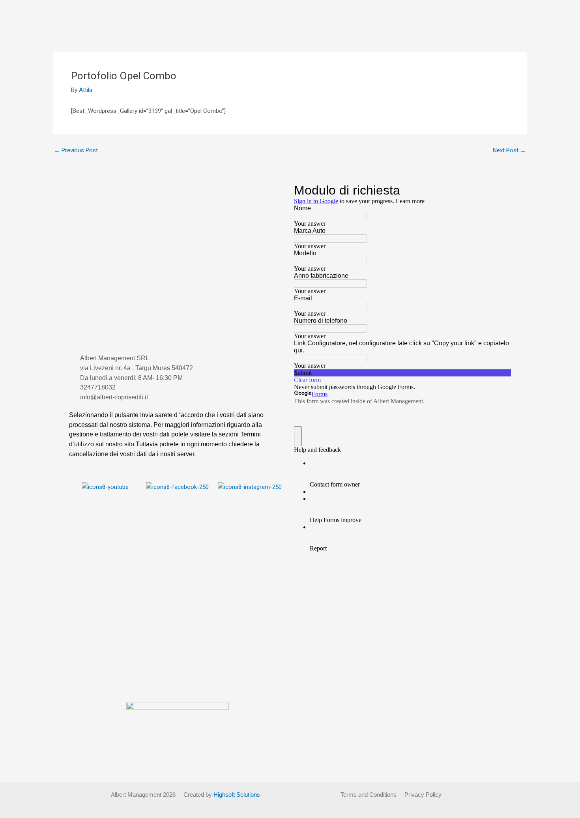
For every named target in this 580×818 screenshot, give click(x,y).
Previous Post (76, 150)
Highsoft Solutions (236, 794)
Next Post (509, 150)
